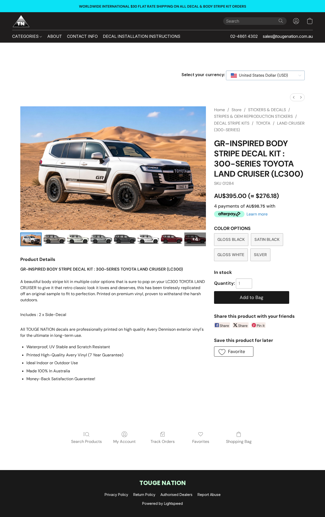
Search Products (86, 441)
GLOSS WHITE (230, 254)
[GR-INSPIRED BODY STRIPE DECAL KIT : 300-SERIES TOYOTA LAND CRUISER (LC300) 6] (171, 239)
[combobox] (265, 75)
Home (219, 109)
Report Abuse (209, 494)
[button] (21, 21)
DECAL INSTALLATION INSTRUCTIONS (141, 36)
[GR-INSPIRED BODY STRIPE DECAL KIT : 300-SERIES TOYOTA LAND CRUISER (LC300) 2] (78, 239)
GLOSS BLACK (231, 239)
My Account (124, 441)
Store (236, 109)
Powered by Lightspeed (162, 503)
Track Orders (163, 441)
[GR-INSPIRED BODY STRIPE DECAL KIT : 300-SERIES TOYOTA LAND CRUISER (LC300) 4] (124, 239)
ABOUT (54, 36)
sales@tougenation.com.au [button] (288, 36)
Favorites (200, 441)
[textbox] (262, 75)
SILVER (260, 254)
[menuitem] (293, 97)
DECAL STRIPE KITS (231, 123)
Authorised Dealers (176, 494)
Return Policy (144, 494)
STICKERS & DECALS (267, 109)
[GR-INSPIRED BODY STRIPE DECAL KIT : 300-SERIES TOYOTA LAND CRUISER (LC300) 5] (148, 239)
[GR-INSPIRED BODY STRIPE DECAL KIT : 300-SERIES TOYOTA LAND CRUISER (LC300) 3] (101, 239)
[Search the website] (281, 20)
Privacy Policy (116, 494)
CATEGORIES (26, 36)
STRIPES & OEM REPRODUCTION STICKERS (253, 116)
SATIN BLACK (267, 239)
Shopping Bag (239, 441)
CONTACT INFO (82, 36)
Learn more (257, 214)
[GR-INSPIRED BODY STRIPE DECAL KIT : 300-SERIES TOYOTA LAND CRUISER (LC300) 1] (54, 239)
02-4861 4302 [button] (244, 36)
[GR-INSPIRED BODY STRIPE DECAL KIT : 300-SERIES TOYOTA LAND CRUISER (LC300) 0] (31, 239)
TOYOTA (263, 123)
